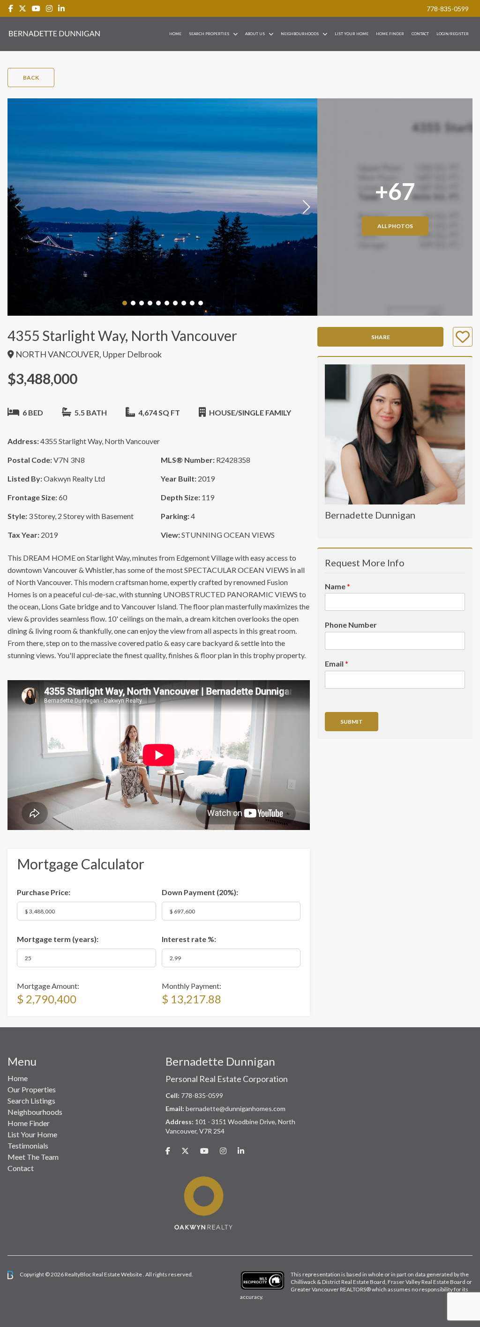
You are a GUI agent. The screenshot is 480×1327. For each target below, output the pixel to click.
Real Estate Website (117, 1274)
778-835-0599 (448, 9)
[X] (22, 8)
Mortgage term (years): (57, 938)
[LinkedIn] (61, 8)
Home (175, 33)
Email (336, 663)
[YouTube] (36, 8)
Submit (351, 721)
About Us (255, 33)
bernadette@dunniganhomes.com (235, 1108)
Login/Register (452, 33)
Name (337, 586)
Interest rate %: (189, 938)
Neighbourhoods (300, 33)
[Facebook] (11, 8)
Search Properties (209, 33)
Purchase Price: (43, 892)
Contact (420, 33)
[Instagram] (49, 8)
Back (31, 77)
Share (380, 337)
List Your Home (351, 33)
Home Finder (390, 33)
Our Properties (32, 1089)
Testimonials (28, 1145)
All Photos (395, 226)
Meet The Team (33, 1156)
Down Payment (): (200, 892)
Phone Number (351, 624)
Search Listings (31, 1100)
